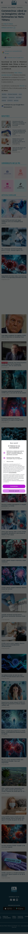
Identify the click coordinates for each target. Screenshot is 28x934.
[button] (14, 462)
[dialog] (14, 467)
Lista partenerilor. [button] (13, 472)
